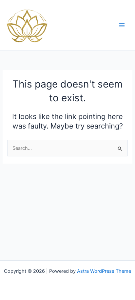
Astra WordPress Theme (104, 271)
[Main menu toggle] (121, 25)
